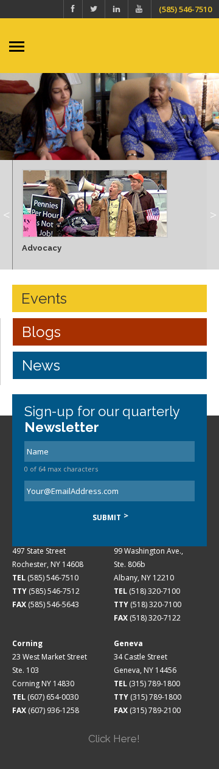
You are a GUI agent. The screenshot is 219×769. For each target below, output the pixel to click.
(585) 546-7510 (185, 9)
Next (213, 215)
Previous (6, 215)
